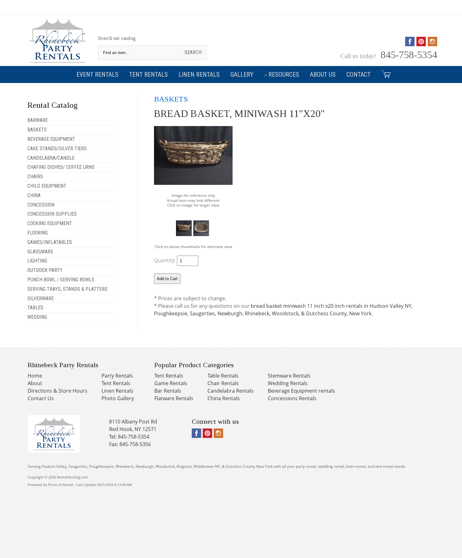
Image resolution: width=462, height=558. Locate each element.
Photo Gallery (118, 398)
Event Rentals (97, 74)
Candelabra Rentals (230, 390)
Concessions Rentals (292, 398)
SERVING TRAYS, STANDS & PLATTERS (67, 289)
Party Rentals (117, 375)
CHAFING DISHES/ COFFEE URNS (61, 167)
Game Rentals (170, 383)
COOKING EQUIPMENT (49, 223)
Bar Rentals (167, 390)
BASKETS (37, 130)
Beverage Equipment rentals (301, 390)
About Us (323, 74)
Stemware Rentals (289, 375)
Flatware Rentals (173, 398)
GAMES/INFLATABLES (49, 242)
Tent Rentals (148, 74)
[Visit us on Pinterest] (421, 44)
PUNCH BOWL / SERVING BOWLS (60, 280)
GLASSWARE (40, 252)
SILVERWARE (40, 298)
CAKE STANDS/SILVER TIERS (57, 149)
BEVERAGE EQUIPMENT (51, 139)
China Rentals (223, 398)
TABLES (35, 308)
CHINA (34, 195)
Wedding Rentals (288, 383)
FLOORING (37, 233)
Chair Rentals (223, 383)
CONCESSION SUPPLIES (52, 214)
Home (35, 375)
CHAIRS (35, 177)
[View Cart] (384, 73)
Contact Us (41, 398)
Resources (283, 74)
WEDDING (37, 317)
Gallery (241, 74)
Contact (358, 74)
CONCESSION (40, 205)
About (35, 383)
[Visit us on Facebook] (410, 44)
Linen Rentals (199, 74)
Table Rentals (223, 375)
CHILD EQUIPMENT (46, 186)
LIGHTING (37, 261)
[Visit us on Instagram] (432, 44)
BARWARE (37, 120)
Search (192, 52)
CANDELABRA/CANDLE (50, 158)
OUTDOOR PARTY (45, 270)
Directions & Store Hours (57, 390)
